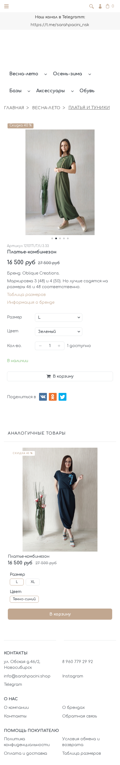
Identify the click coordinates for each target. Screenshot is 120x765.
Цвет (12, 331)
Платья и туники (89, 108)
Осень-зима (67, 73)
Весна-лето (23, 73)
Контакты (15, 716)
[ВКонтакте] (43, 397)
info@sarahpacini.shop (27, 676)
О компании (16, 708)
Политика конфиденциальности (27, 742)
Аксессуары (50, 90)
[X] (62, 397)
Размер (14, 317)
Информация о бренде (30, 302)
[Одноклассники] (53, 397)
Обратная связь (79, 716)
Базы (15, 90)
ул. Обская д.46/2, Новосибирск (22, 665)
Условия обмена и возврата (81, 742)
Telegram (13, 684)
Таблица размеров (26, 295)
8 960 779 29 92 (77, 662)
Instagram (72, 676)
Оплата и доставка (25, 753)
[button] (52, 238)
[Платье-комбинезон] (60, 500)
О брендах (73, 708)
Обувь (87, 90)
